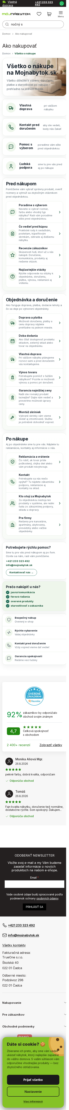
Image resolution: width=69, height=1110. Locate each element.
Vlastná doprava (9, 3)
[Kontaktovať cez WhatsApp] (61, 3)
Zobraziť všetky (50, 745)
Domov (6, 53)
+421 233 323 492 (44, 3)
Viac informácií (33, 1101)
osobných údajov (47, 898)
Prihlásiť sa (34, 906)
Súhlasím (33, 1080)
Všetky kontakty (14, 945)
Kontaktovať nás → (21, 572)
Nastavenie (33, 1092)
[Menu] (61, 14)
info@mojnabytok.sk (23, 935)
